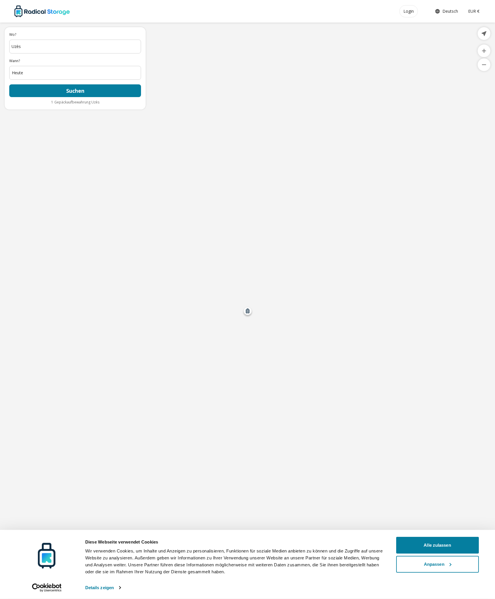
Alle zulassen (437, 545)
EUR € (473, 11)
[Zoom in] (484, 50)
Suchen (75, 90)
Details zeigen (99, 587)
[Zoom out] (484, 64)
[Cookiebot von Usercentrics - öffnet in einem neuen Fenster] (46, 587)
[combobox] (75, 46)
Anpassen (434, 563)
